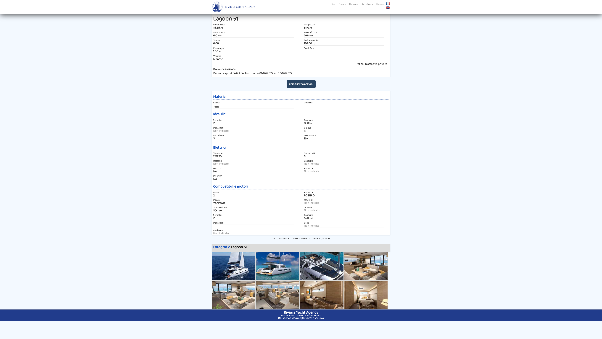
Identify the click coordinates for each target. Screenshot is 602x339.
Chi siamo (353, 4)
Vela (333, 4)
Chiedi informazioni (301, 84)
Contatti (380, 4)
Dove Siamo (367, 4)
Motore (342, 4)
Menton (218, 59)
